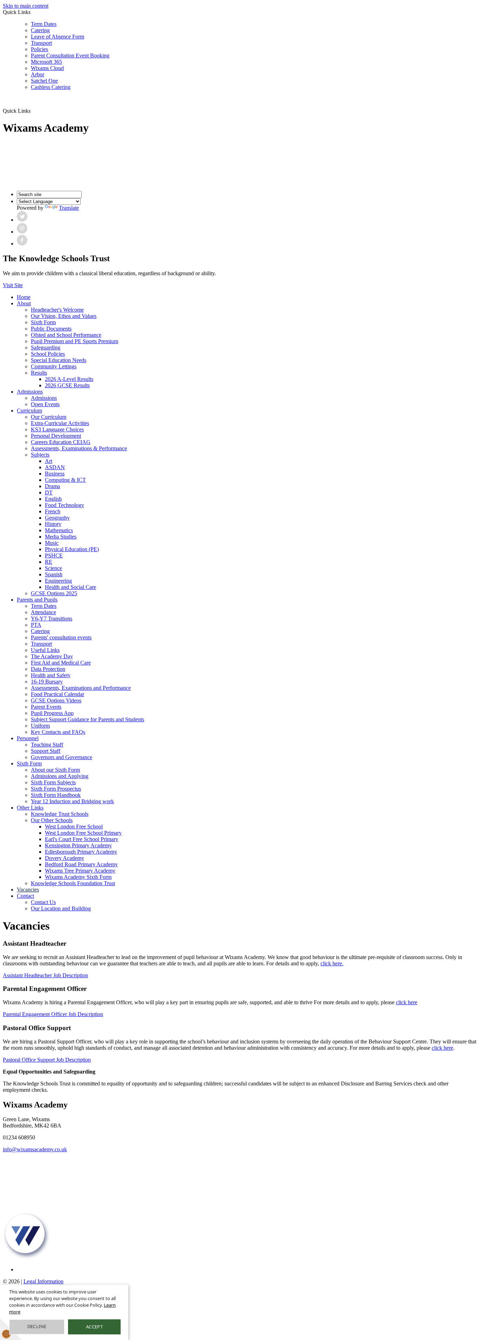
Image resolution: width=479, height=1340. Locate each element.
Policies (39, 49)
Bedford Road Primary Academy (81, 864)
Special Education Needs (58, 360)
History (53, 524)
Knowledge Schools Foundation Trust (73, 883)
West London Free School (74, 826)
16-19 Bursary (47, 682)
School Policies (48, 354)
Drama (52, 486)
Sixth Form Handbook (56, 795)
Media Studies (60, 537)
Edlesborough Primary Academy (81, 852)
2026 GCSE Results (67, 385)
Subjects (40, 455)
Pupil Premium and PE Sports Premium (74, 341)
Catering (40, 30)
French (52, 511)
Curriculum (29, 411)
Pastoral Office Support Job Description (47, 1060)
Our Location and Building (61, 908)
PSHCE (54, 555)
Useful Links (45, 650)
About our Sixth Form (55, 770)
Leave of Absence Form (57, 37)
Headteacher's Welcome (57, 310)
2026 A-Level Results (69, 379)
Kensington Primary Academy (78, 845)
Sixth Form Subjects (53, 782)
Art (48, 461)
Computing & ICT (65, 480)
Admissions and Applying (59, 776)
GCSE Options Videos (56, 700)
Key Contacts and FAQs (58, 732)
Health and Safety (50, 675)
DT (49, 492)
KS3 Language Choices (57, 429)
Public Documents (51, 329)
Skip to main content (25, 6)
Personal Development (56, 436)
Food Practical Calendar (57, 694)
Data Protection (48, 669)
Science (53, 568)
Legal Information (43, 1281)
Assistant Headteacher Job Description (45, 975)
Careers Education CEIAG (60, 442)
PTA (36, 625)
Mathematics (59, 530)
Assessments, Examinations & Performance (79, 448)
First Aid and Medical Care (61, 663)
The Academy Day (52, 656)
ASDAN (55, 467)
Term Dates (43, 24)
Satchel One (44, 81)
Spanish (53, 574)
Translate (69, 208)
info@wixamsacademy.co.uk (35, 1149)
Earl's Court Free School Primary (81, 839)
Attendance (43, 612)
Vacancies (28, 890)
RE (48, 562)
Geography (57, 518)
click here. (332, 963)
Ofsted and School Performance (66, 335)
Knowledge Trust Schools (59, 814)
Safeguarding (45, 347)
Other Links (30, 808)
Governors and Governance (61, 757)
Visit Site (13, 285)
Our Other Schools (52, 820)
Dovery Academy (64, 858)
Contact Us (43, 902)
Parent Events (46, 707)
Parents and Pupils (37, 600)
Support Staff (45, 751)
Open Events (45, 404)
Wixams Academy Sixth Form (78, 877)
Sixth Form (43, 322)
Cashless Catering (50, 87)
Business (55, 474)
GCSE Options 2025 (54, 593)
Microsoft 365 (46, 62)
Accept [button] (94, 1327)
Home (24, 297)
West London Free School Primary (83, 833)
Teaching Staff (47, 745)
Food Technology (64, 505)
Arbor (37, 74)
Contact (25, 896)
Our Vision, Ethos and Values (63, 316)
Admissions (30, 392)
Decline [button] (37, 1326)
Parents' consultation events (61, 637)
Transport (41, 43)
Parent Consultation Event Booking (70, 55)
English (53, 499)
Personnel (28, 738)
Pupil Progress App (52, 713)
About (24, 303)
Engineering (58, 581)
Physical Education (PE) (72, 549)
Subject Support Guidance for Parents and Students (87, 719)
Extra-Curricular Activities (60, 423)
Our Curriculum (48, 417)
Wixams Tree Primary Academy (80, 871)
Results (39, 373)
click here (406, 1002)
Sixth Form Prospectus (56, 789)
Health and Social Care (70, 587)
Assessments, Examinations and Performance (81, 688)
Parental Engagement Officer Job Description (53, 1014)
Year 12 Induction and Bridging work (72, 801)
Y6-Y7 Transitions (51, 619)
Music (52, 543)
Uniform (40, 726)
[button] (33, 111)
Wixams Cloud (47, 68)
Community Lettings (53, 366)
